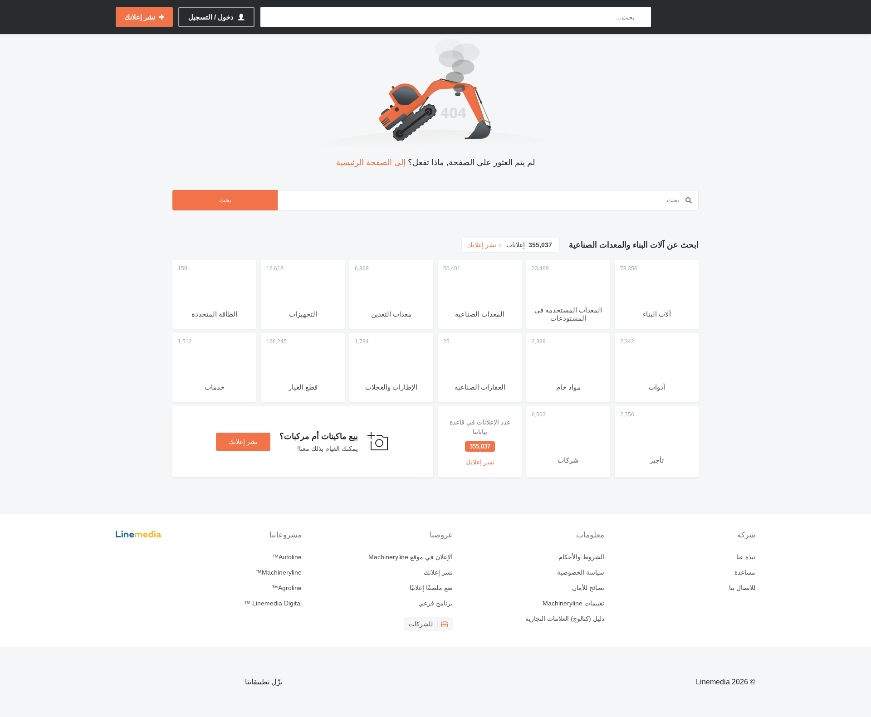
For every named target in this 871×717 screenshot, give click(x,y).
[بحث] (642, 17)
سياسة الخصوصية (580, 572)
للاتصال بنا (742, 587)
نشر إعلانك (243, 441)
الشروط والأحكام (581, 557)
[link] (480, 441)
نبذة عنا (745, 557)
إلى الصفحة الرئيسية (371, 162)
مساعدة (744, 572)
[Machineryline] (707, 17)
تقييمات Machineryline (573, 603)
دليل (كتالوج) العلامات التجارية (564, 618)
